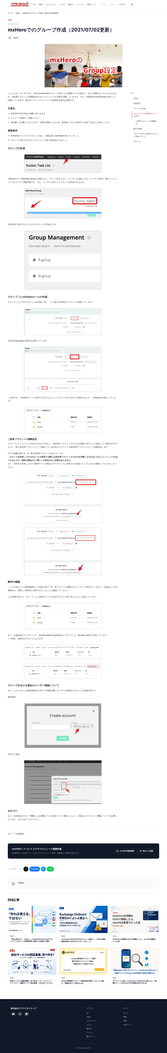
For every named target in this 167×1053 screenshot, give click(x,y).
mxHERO (19, 834)
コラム (62, 4)
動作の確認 (138, 128)
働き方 (71, 4)
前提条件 (137, 103)
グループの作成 (139, 108)
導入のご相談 (148, 851)
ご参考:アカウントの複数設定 (146, 122)
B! (43, 869)
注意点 (136, 98)
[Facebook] (26, 1014)
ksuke (15, 38)
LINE (50, 869)
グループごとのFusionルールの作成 (145, 114)
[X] (19, 1014)
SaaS (41, 4)
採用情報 (122, 4)
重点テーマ (91, 4)
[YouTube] (13, 1014)
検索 (125, 1017)
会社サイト (127, 1024)
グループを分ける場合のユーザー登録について (145, 135)
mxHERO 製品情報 (126, 851)
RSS (125, 1021)
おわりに (137, 141)
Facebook (35, 869)
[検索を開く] (132, 4)
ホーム (10, 13)
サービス (104, 4)
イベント (80, 4)
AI (34, 4)
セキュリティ (51, 4)
